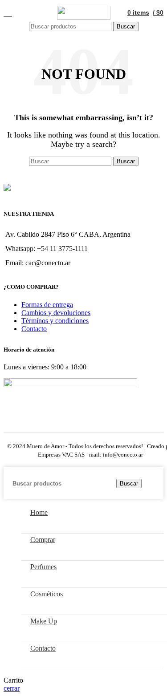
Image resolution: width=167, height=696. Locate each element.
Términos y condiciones (55, 320)
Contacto (34, 328)
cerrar (12, 688)
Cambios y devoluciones (55, 312)
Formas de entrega (47, 304)
